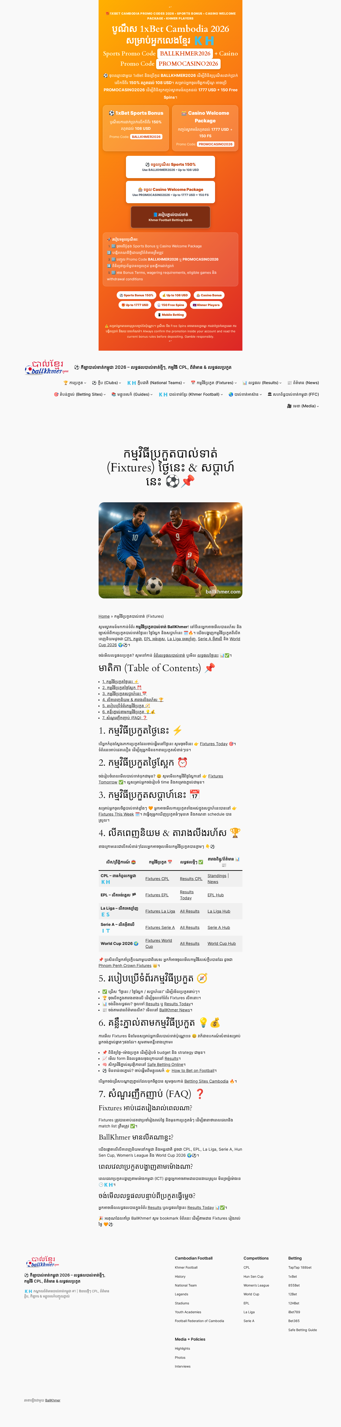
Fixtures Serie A (160, 927)
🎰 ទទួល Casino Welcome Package (170, 192)
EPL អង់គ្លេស (154, 639)
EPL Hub (216, 895)
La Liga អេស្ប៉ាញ (181, 639)
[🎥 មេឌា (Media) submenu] (318, 406)
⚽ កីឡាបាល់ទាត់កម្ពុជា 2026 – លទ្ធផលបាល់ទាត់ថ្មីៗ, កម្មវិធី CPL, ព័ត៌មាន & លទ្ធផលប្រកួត (153, 367)
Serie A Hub (219, 927)
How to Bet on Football (193, 1070)
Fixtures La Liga (160, 911)
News (213, 881)
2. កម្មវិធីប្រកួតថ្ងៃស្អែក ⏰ (122, 687)
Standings (217, 875)
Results (152, 1004)
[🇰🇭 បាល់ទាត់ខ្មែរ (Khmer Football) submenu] (222, 394)
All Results (189, 911)
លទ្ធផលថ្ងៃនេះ (208, 655)
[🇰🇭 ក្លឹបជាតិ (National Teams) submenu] (184, 383)
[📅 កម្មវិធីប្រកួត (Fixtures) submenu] (236, 383)
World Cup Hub (222, 943)
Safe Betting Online (165, 1064)
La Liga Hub (219, 911)
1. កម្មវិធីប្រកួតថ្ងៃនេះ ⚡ (120, 681)
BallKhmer (52, 1400)
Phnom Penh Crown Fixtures (125, 965)
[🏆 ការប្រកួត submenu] (85, 383)
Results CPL (191, 878)
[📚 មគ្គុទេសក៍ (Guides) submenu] (151, 394)
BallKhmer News (174, 1010)
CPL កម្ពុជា (133, 639)
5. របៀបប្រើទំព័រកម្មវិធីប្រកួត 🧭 (126, 705)
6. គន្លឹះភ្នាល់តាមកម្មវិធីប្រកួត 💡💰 (128, 711)
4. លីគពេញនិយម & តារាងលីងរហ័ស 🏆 (133, 699)
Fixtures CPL (157, 878)
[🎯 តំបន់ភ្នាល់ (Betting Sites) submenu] (104, 394)
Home (104, 616)
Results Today (177, 1004)
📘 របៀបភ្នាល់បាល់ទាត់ (170, 217)
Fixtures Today (214, 743)
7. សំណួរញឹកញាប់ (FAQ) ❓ (124, 717)
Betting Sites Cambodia (206, 1081)
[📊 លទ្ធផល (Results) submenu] (280, 383)
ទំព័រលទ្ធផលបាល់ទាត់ (169, 655)
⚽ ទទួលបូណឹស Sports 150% (170, 167)
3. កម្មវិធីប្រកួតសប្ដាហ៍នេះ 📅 (124, 693)
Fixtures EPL (157, 895)
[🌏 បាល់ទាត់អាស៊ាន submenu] (261, 394)
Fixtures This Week (116, 814)
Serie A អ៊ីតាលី (210, 639)
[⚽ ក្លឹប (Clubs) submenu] (120, 383)
